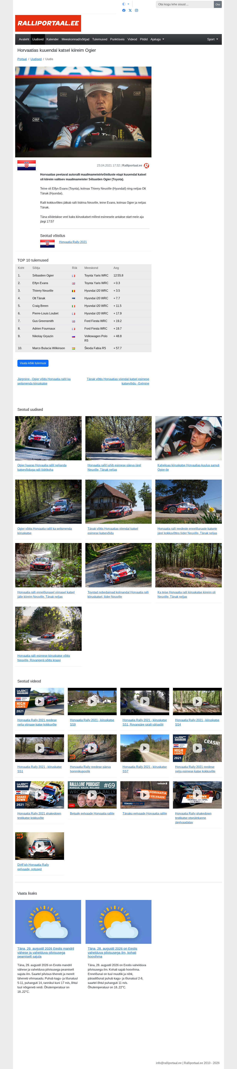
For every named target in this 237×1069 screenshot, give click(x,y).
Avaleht (24, 39)
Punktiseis (117, 39)
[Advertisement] (154, 23)
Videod (132, 39)
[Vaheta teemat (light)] (126, 4)
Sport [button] (211, 39)
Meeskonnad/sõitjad (75, 39)
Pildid (144, 39)
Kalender (52, 39)
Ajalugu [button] (156, 39)
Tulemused (99, 39)
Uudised (38, 39)
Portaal (22, 59)
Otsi (218, 4)
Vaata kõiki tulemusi (33, 363)
